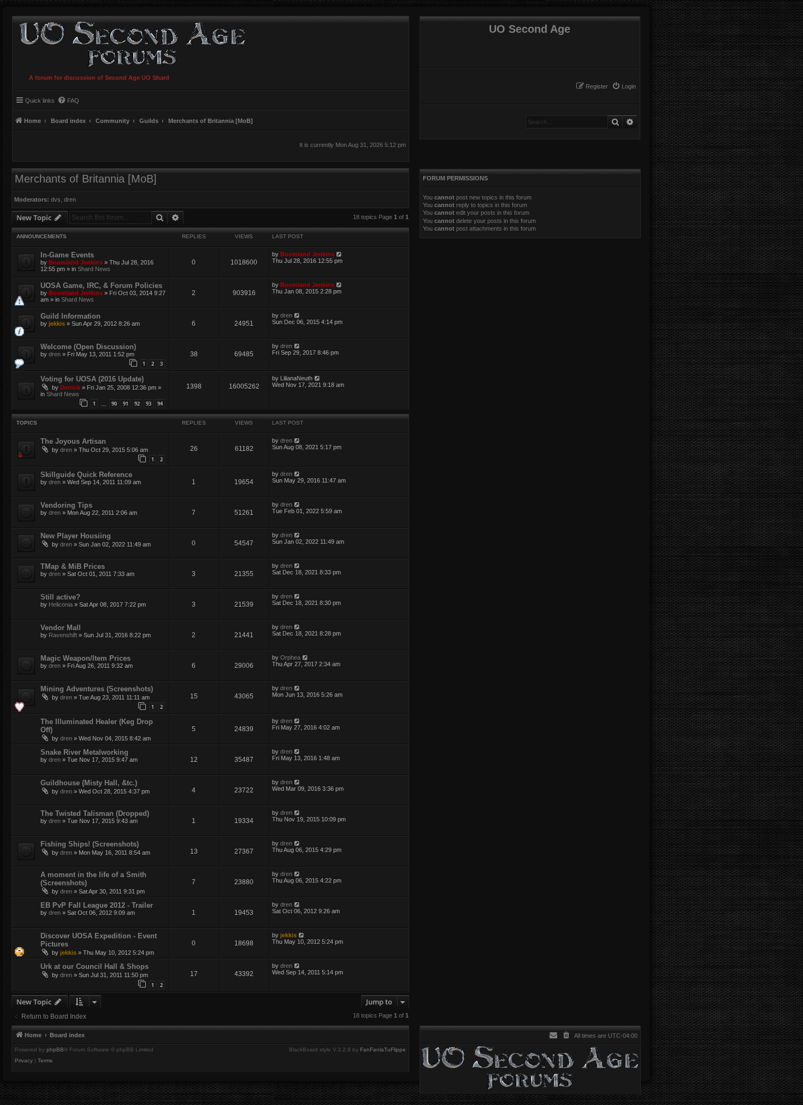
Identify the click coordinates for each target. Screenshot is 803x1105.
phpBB (55, 1050)
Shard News (94, 269)
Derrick (70, 387)
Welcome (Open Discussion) (88, 347)
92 (137, 403)
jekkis (57, 323)
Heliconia (61, 604)
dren (70, 199)
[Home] (130, 42)
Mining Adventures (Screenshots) (96, 689)
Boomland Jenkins (76, 262)
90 (114, 403)
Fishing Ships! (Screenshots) (89, 844)
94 (160, 403)
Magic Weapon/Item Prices (85, 658)
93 (148, 403)
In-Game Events (67, 255)
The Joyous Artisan (73, 441)
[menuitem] (624, 86)
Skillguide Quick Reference (86, 475)
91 (125, 403)
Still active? (60, 597)
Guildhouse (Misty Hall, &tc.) (88, 783)
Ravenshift (63, 635)
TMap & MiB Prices (72, 566)
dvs (56, 199)
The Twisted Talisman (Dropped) (94, 813)
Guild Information (70, 316)
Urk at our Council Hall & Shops (94, 966)
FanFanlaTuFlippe (383, 1050)
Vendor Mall (60, 628)
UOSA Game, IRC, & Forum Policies (101, 285)
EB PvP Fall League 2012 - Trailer (96, 905)
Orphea (290, 657)
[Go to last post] (339, 254)
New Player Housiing (75, 536)
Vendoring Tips (66, 505)
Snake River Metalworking (84, 752)
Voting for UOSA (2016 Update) (92, 379)
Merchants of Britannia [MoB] (86, 179)
